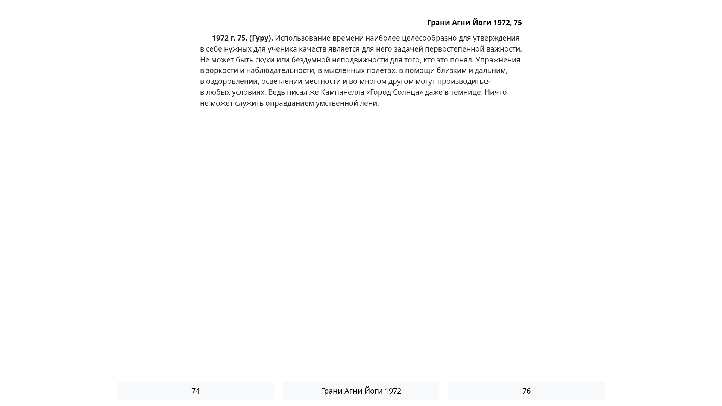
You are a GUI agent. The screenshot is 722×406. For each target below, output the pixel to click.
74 (195, 391)
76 (526, 391)
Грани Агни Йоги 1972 (361, 391)
